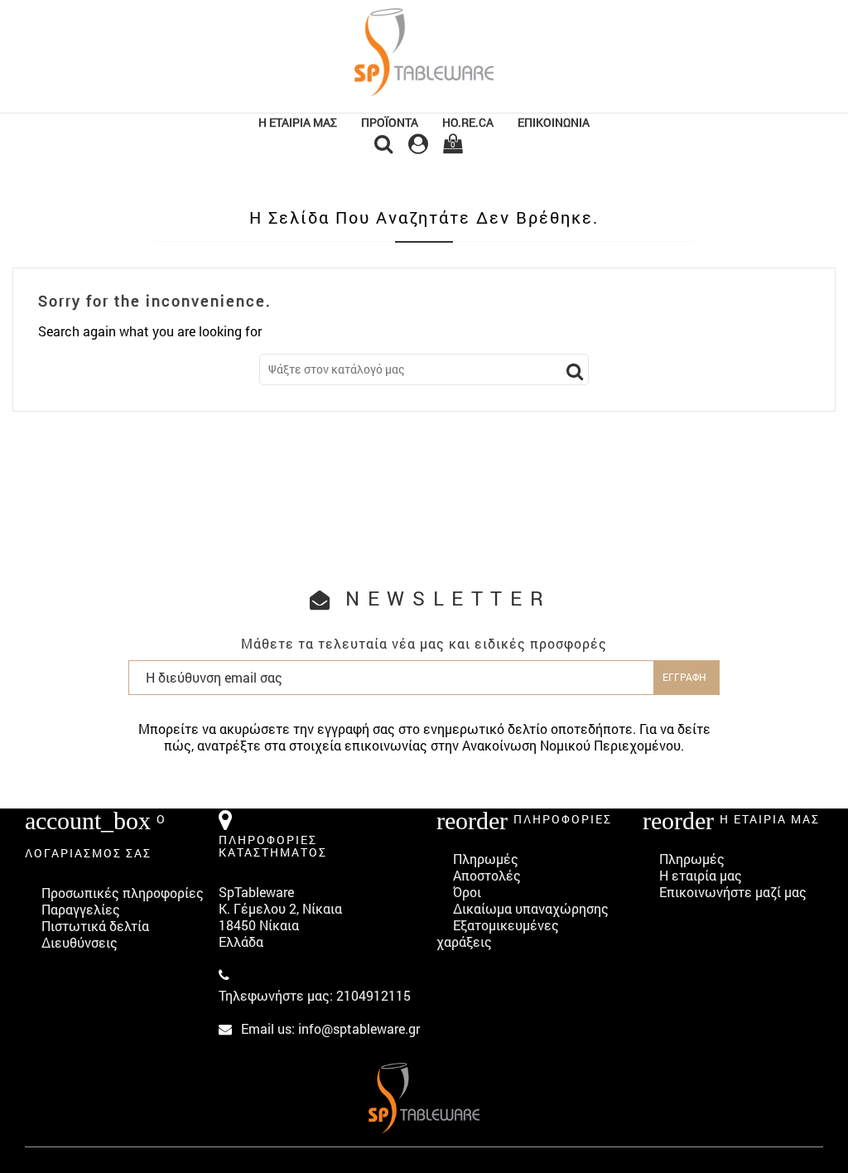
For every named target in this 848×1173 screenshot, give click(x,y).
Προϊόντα (389, 122)
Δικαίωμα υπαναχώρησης (531, 908)
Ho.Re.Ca (468, 122)
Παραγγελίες (80, 909)
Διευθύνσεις (79, 942)
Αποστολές (487, 875)
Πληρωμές (485, 858)
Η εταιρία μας (297, 122)
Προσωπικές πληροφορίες (122, 892)
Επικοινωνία (554, 122)
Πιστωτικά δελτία (95, 925)
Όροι (467, 891)
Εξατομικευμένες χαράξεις (497, 933)
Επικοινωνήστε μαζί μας (733, 891)
